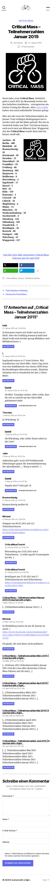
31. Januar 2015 (35, 43)
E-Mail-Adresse (9, 831)
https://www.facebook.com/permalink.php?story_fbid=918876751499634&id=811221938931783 (25, 635)
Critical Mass (26, 21)
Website (5, 842)
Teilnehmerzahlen (32, 278)
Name (5, 819)
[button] (10, 265)
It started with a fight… (20, 880)
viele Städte (42, 107)
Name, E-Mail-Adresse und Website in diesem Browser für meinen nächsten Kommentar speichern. (27, 854)
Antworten (8, 346)
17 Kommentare (27, 47)
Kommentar (8, 796)
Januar (21, 278)
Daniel (19, 43)
